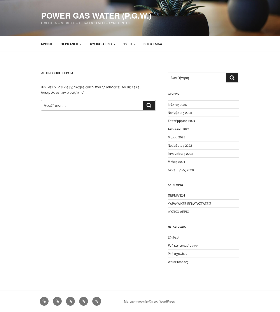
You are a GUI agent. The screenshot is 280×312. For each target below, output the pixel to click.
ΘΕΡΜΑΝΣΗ (69, 44)
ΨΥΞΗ (127, 44)
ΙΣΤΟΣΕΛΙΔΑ (153, 44)
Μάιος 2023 (176, 137)
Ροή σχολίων (177, 253)
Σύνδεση (174, 237)
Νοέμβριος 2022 (180, 145)
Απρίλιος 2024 (178, 129)
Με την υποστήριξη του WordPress (149, 301)
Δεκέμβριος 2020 (181, 170)
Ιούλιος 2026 (177, 104)
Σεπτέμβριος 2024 (181, 121)
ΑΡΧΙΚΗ (46, 44)
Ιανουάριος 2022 (180, 153)
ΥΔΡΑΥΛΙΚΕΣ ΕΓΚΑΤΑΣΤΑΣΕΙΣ (189, 203)
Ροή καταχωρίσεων (183, 245)
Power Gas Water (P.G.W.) (96, 15)
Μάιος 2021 (176, 161)
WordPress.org (178, 262)
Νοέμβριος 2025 (180, 112)
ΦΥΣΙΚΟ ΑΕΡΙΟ (101, 44)
